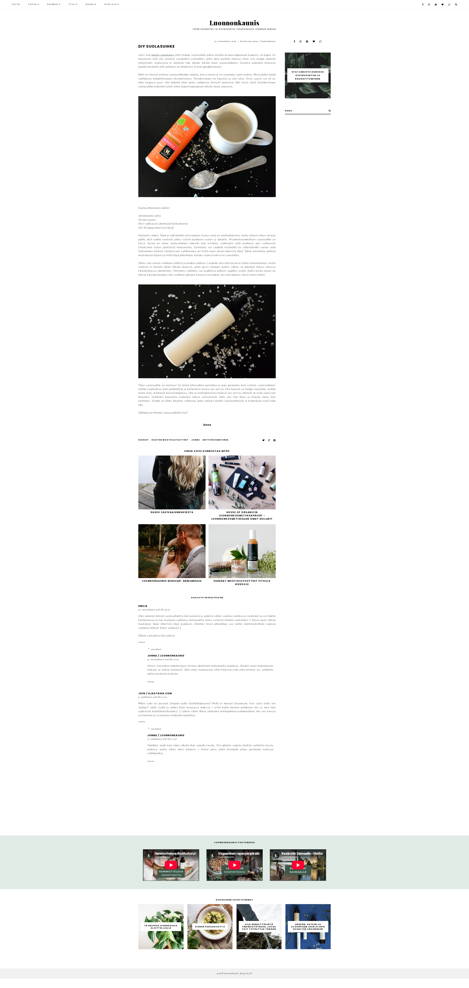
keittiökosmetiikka (216, 440)
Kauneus (52, 4)
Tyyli (72, 4)
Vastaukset (156, 649)
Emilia (142, 606)
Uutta (16, 4)
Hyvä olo (110, 4)
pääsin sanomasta (163, 54)
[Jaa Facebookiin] (269, 440)
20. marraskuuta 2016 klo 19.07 (154, 609)
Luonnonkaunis (234, 22)
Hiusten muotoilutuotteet (170, 440)
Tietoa (32, 4)
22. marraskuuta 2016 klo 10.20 (163, 659)
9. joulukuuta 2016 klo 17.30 (152, 697)
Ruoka (90, 4)
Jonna (195, 440)
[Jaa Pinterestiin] (274, 440)
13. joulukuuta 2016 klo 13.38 (162, 739)
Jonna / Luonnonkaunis (165, 655)
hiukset (143, 440)
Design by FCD (246, 973)
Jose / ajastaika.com (155, 693)
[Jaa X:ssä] (263, 440)
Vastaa (141, 642)
